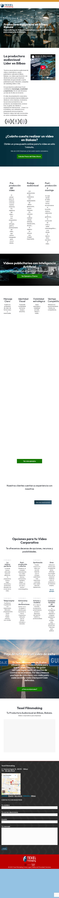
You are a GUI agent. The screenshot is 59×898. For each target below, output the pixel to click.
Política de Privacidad (38, 867)
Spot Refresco (44, 379)
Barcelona (18, 796)
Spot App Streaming (44, 408)
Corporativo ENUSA (15, 379)
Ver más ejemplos (29, 461)
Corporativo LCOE (44, 349)
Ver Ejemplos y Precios (29, 276)
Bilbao (33, 796)
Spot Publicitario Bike (44, 437)
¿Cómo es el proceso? (29, 689)
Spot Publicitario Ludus (15, 437)
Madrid (10, 796)
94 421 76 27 (10, 771)
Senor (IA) (15, 350)
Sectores (48, 867)
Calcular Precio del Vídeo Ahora (29, 156)
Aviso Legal (27, 867)
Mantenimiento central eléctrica (15, 408)
